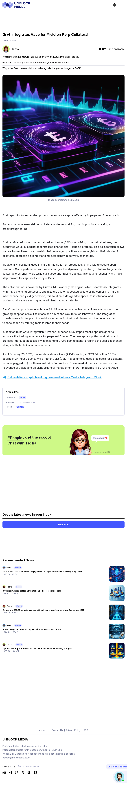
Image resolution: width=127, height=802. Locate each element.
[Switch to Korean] (114, 4)
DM (104, 49)
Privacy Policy (8, 766)
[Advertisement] (63, 19)
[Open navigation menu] (122, 5)
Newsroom (118, 49)
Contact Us (57, 730)
